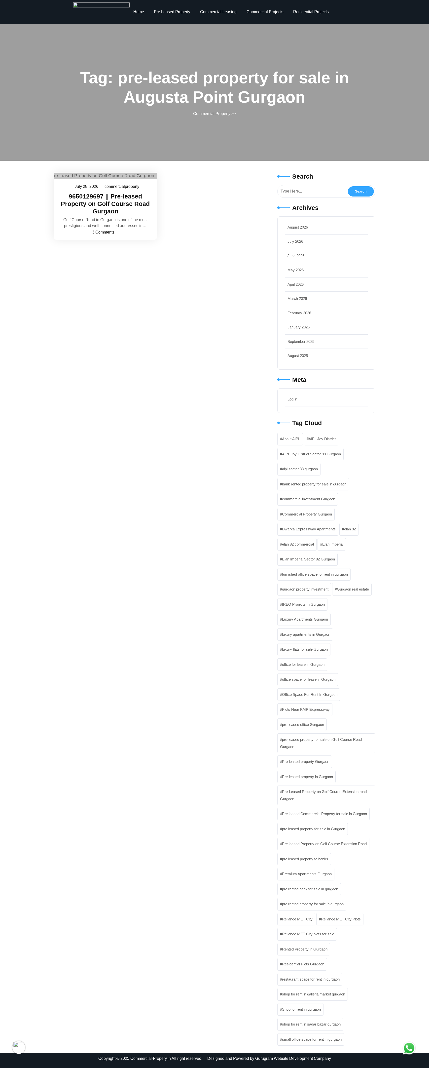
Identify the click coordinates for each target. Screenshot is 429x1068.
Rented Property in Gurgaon (304, 949)
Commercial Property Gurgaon (307, 514)
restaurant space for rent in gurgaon (311, 979)
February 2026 (299, 313)
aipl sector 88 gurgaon (300, 469)
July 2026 (295, 241)
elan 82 (350, 529)
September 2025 (300, 341)
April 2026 (295, 284)
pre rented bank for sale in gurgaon (310, 889)
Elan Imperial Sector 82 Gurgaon (308, 559)
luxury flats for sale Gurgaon (305, 649)
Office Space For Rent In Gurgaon (309, 694)
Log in (292, 399)
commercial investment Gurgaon (308, 499)
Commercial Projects (265, 12)
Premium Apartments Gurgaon (307, 874)
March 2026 (297, 298)
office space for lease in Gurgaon (308, 679)
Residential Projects (311, 12)
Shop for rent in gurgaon (301, 1009)
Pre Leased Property (172, 12)
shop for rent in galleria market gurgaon (313, 994)
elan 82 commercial (298, 544)
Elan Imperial (332, 544)
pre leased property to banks (305, 859)
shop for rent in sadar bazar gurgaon (311, 1024)
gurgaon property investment (305, 589)
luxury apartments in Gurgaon (306, 634)
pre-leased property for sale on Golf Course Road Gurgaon (321, 743)
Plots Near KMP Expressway (306, 709)
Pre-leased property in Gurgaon (307, 777)
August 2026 (297, 227)
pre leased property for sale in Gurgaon (313, 829)
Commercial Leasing (218, 12)
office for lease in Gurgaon (303, 664)
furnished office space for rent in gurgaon (315, 574)
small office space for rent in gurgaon (312, 1039)
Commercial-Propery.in (150, 1058)
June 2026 (295, 256)
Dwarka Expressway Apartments (309, 529)
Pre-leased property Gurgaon (305, 761)
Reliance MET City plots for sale (308, 934)
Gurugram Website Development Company (293, 1058)
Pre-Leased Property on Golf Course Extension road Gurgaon (323, 795)
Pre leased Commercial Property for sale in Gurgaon (324, 814)
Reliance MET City (297, 919)
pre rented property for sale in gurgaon (313, 904)
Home (138, 12)
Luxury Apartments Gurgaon (305, 619)
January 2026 (298, 327)
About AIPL (291, 439)
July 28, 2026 (87, 186)
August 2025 (297, 356)
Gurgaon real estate (353, 589)
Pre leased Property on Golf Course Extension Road (324, 844)
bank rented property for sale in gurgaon (314, 484)
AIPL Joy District (322, 439)
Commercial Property (211, 114)
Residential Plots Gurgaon (303, 964)
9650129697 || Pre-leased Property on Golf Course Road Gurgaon (105, 204)
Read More (102, 175)
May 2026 (295, 270)
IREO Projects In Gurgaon (303, 604)
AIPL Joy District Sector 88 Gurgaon (311, 454)
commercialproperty (122, 186)
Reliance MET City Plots (341, 919)
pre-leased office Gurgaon (303, 724)
